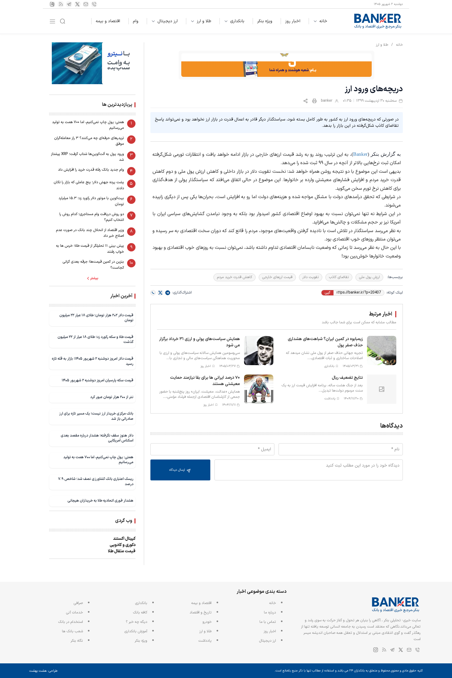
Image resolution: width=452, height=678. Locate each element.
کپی (327, 292)
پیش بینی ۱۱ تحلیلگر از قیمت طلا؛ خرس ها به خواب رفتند (90, 248)
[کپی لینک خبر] (305, 101)
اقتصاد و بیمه (108, 21)
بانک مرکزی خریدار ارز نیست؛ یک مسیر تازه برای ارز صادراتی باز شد (96, 416)
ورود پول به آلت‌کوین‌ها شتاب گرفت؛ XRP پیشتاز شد (87, 157)
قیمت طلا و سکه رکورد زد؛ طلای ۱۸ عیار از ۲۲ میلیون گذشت (95, 339)
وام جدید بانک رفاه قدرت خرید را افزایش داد (91, 170)
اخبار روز (292, 21)
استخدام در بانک (70, 622)
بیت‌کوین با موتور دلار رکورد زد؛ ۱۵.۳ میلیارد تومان (91, 201)
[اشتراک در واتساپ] (153, 292)
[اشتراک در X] (160, 292)
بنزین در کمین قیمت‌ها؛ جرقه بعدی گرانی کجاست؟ (93, 264)
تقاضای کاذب (339, 277)
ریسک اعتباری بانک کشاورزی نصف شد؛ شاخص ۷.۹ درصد (95, 481)
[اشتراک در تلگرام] (167, 292)
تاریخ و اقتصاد (201, 612)
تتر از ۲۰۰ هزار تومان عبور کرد (111, 397)
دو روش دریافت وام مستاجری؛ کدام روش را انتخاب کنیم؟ (91, 217)
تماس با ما (267, 622)
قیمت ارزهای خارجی (277, 277)
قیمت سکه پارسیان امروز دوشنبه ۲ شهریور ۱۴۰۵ (97, 380)
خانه (323, 21)
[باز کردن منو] (52, 21)
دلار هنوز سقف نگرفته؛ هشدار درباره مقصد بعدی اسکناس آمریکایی (97, 438)
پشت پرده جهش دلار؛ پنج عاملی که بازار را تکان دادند (89, 185)
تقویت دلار (310, 277)
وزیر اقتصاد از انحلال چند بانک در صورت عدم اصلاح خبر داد (90, 233)
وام (135, 21)
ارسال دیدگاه (177, 470)
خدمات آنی (74, 612)
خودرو (207, 622)
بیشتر (94, 278)
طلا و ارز (204, 21)
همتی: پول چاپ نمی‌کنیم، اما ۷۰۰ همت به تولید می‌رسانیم (88, 125)
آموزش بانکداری (135, 631)
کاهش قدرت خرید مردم (234, 277)
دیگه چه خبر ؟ (136, 622)
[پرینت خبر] (314, 101)
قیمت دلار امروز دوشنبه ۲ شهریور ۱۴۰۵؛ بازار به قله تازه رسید (92, 361)
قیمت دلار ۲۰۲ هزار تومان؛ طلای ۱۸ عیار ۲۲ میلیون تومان (96, 318)
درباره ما (270, 612)
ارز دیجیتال (167, 21)
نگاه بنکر (77, 640)
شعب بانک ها (72, 631)
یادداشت (205, 640)
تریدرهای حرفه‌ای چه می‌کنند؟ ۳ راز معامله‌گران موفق (89, 141)
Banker (360, 154)
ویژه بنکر (264, 21)
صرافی (78, 603)
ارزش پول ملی (369, 277)
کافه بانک (140, 612)
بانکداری (237, 21)
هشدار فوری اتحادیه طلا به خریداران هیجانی (100, 500)
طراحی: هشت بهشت (43, 671)
